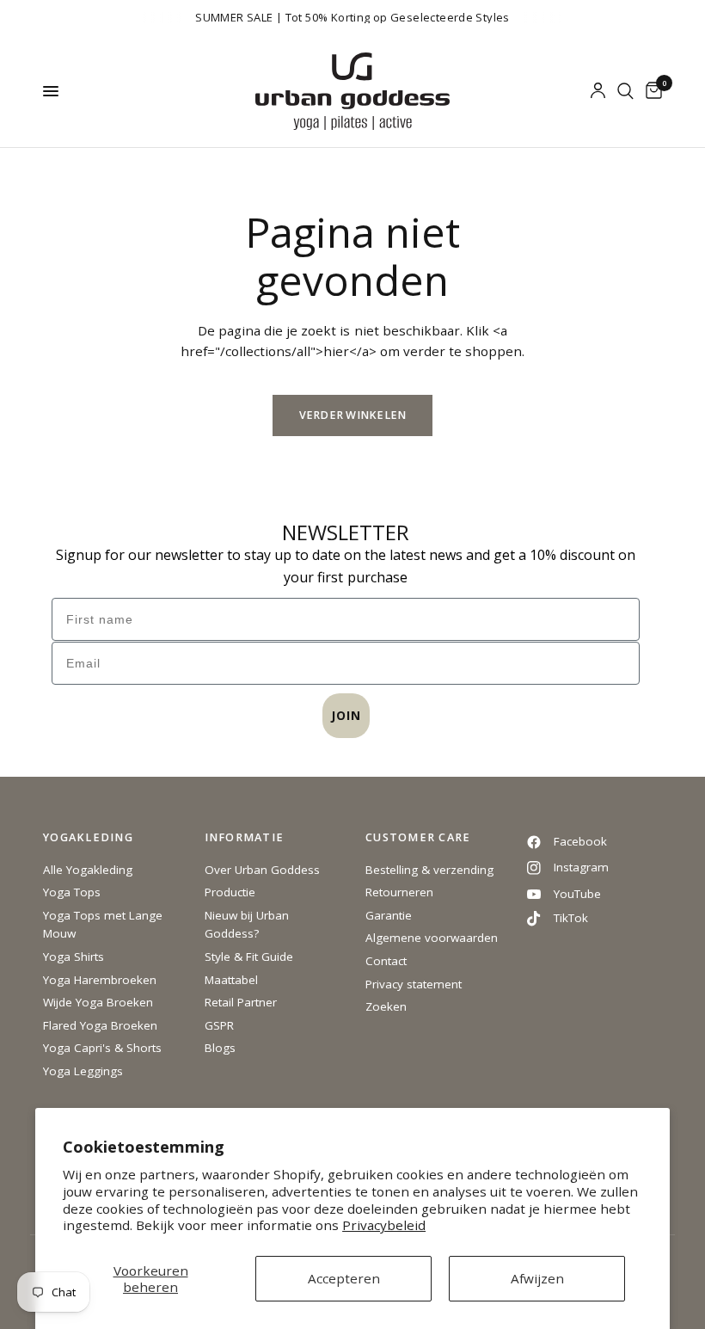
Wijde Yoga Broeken (98, 1002)
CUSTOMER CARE (417, 838)
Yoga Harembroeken (99, 980)
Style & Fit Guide (249, 956)
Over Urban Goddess (262, 869)
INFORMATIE (245, 838)
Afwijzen (537, 1278)
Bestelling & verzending (429, 869)
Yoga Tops (72, 892)
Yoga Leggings (83, 1071)
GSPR (219, 1025)
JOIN (346, 715)
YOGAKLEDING (88, 838)
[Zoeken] (625, 91)
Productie (230, 892)
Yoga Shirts (73, 956)
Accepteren (344, 1278)
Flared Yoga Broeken (100, 1025)
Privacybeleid (384, 1225)
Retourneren (399, 892)
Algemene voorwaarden (431, 937)
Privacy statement (413, 984)
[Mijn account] (598, 91)
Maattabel (231, 980)
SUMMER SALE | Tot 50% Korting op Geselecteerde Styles (352, 17)
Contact (386, 961)
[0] (651, 91)
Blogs (220, 1047)
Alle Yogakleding (87, 869)
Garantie (388, 915)
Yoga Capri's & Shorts (102, 1047)
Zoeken (386, 1006)
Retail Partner (241, 1002)
